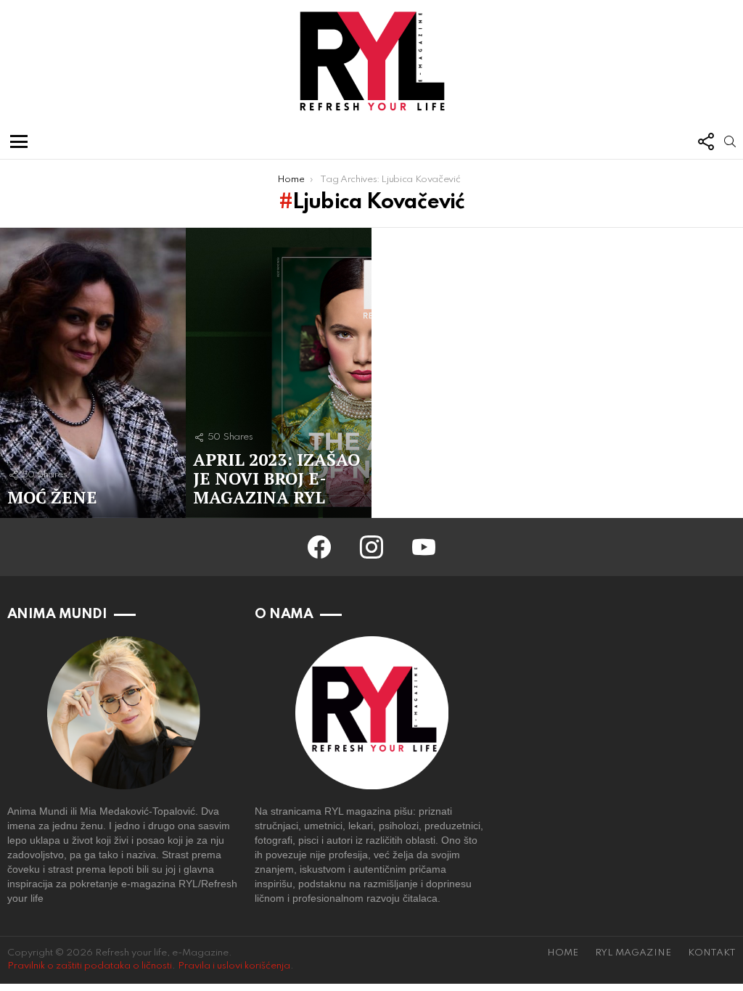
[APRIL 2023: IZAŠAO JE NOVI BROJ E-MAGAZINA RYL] (279, 373)
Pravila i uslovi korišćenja (234, 966)
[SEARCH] (730, 141)
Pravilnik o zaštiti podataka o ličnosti (89, 966)
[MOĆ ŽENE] (93, 373)
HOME (562, 953)
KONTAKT (712, 953)
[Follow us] (705, 141)
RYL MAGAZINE (633, 953)
